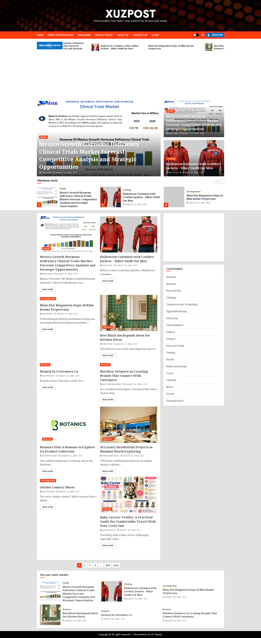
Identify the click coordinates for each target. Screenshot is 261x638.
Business (191, 191)
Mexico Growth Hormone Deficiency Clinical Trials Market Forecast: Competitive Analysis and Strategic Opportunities (89, 155)
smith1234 (173, 172)
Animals (171, 277)
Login (155, 35)
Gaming (170, 352)
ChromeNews (140, 634)
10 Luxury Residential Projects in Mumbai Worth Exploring (126, 449)
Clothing (171, 158)
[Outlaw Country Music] (68, 480)
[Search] (203, 35)
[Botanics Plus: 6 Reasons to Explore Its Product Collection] (68, 425)
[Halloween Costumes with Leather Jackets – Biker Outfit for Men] (47, 197)
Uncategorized (130, 191)
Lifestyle (107, 509)
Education (172, 318)
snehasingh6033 (110, 456)
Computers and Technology (182, 304)
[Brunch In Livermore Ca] (62, 364)
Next (116, 565)
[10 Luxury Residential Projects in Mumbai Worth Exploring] (128, 425)
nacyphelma (48, 376)
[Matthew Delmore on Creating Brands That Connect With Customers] (128, 364)
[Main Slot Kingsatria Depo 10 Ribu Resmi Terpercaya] (110, 197)
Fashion (170, 332)
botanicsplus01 (49, 456)
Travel (170, 393)
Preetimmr (47, 173)
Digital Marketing (176, 311)
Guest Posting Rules (60, 35)
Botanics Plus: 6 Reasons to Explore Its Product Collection (67, 449)
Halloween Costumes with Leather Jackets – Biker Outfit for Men (193, 166)
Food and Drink (175, 345)
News (169, 387)
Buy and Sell (173, 290)
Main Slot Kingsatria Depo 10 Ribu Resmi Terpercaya (141, 197)
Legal (169, 373)
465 (108, 565)
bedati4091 (47, 314)
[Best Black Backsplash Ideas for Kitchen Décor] (174, 197)
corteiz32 (107, 344)
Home (40, 35)
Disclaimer (84, 35)
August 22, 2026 (131, 456)
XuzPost (130, 14)
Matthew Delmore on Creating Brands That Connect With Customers (124, 375)
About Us (122, 35)
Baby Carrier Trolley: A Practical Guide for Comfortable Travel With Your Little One (128, 521)
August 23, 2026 (64, 173)
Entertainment (174, 325)
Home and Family (176, 366)
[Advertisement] (130, 75)
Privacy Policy (104, 35)
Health (170, 111)
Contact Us (140, 35)
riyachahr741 (109, 530)
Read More (47, 289)
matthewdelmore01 (112, 384)
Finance (170, 338)
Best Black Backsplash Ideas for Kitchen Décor (204, 197)
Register (217, 35)
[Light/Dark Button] (196, 35)
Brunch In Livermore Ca (59, 371)
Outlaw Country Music (57, 487)
